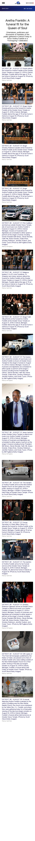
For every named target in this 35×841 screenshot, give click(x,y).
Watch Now (29, 3)
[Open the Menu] (3, 2)
